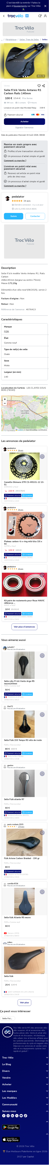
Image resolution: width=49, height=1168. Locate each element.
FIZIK (6, 331)
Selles (45, 39)
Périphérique (11, 39)
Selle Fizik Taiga (8, 1018)
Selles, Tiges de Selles (29, 39)
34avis (27, 201)
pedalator (18, 196)
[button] (21, 76)
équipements (20, 6)
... (1, 39)
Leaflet (20, 430)
